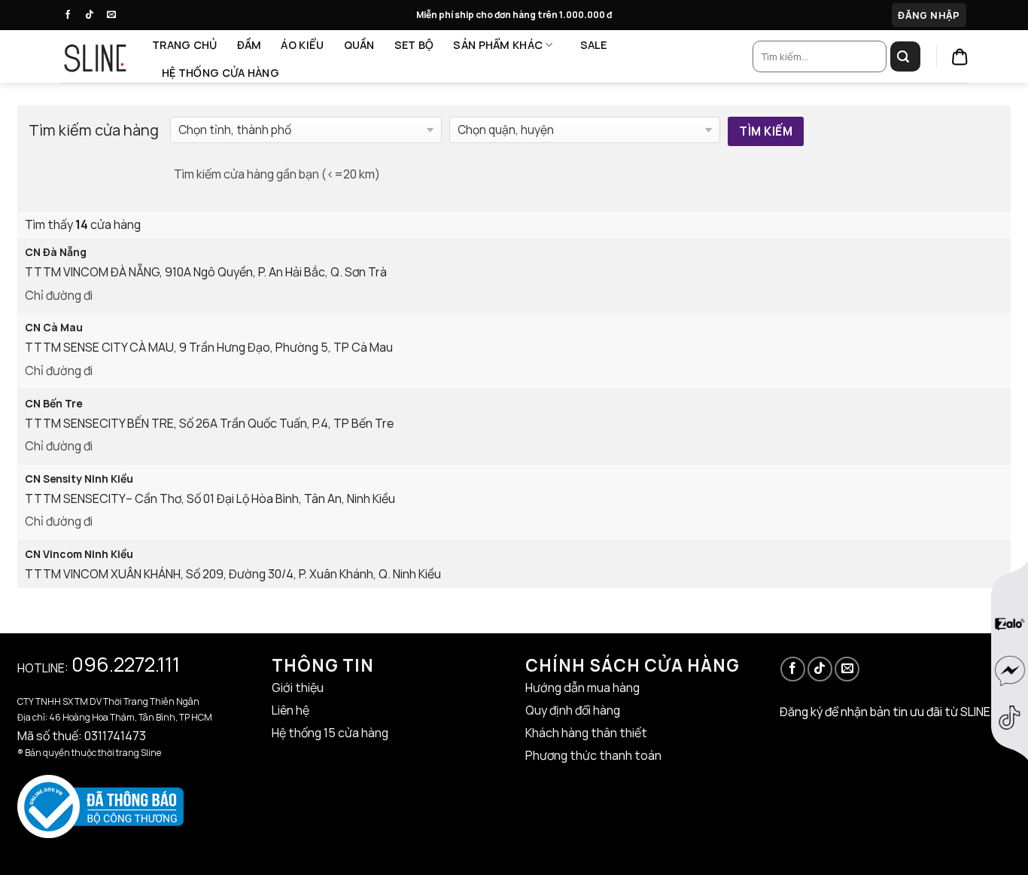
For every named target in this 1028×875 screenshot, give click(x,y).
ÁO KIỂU (302, 45)
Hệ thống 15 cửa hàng (330, 732)
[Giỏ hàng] (960, 57)
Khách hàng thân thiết (586, 732)
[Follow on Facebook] (71, 15)
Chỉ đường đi (59, 295)
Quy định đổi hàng (572, 710)
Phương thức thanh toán (593, 755)
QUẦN (359, 45)
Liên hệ (290, 710)
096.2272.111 (125, 664)
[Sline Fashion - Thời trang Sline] (94, 56)
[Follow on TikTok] (93, 15)
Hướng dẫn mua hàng (582, 687)
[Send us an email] (115, 15)
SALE (593, 45)
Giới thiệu (298, 687)
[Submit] (905, 56)
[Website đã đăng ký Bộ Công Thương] (100, 805)
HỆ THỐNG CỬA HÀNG (220, 73)
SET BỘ (414, 45)
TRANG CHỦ (184, 45)
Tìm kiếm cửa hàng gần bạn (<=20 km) (277, 174)
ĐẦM (249, 45)
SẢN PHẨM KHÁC (498, 45)
